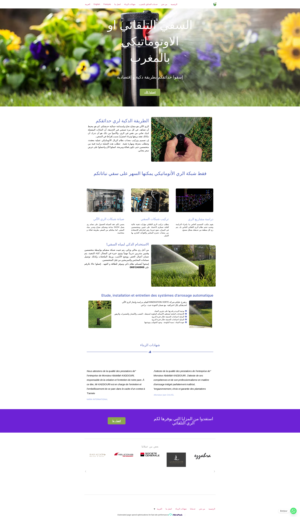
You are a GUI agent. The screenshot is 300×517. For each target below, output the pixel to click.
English (97, 4)
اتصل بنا (117, 4)
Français (107, 4)
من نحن (164, 4)
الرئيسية (174, 4)
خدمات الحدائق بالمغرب (148, 4)
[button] (85, 471)
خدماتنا (192, 509)
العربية (87, 4)
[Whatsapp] (293, 511)
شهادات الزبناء (129, 4)
